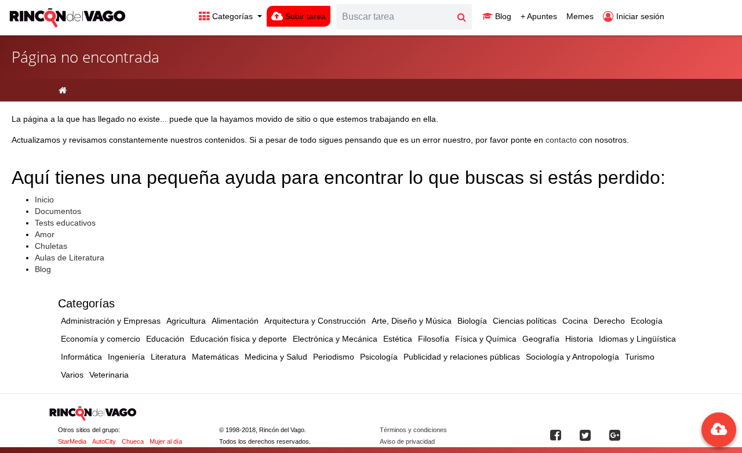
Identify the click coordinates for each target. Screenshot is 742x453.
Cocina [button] (575, 320)
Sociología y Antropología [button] (572, 356)
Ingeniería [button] (126, 356)
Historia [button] (579, 338)
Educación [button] (165, 338)
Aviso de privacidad (407, 441)
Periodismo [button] (333, 356)
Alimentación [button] (235, 320)
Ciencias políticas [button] (524, 320)
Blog (502, 16)
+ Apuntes (539, 16)
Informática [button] (81, 356)
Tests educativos (65, 222)
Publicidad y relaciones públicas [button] (461, 356)
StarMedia (72, 441)
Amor (44, 234)
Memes (580, 16)
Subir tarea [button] (304, 16)
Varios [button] (72, 374)
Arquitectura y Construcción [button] (315, 320)
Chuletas (51, 246)
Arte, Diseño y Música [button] (412, 320)
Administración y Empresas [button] (111, 320)
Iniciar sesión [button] (639, 16)
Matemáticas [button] (215, 356)
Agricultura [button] (186, 320)
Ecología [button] (647, 320)
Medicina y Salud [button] (276, 356)
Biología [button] (472, 320)
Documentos (58, 211)
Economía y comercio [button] (100, 338)
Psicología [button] (379, 356)
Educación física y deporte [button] (238, 338)
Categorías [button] (232, 16)
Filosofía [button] (433, 338)
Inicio (44, 199)
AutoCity (104, 441)
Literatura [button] (168, 356)
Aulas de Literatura (69, 257)
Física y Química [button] (486, 338)
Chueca (133, 441)
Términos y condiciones (413, 429)
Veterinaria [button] (109, 374)
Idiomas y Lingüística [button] (637, 338)
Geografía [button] (540, 338)
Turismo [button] (639, 356)
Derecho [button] (609, 320)
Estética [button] (397, 338)
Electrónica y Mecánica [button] (335, 338)
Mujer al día (166, 441)
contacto (561, 139)
